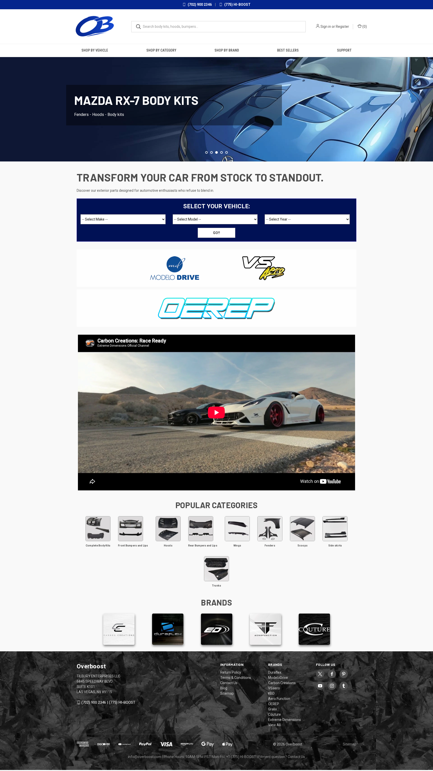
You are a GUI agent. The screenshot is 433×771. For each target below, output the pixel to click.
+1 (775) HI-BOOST (241, 757)
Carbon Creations (282, 683)
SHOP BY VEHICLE (94, 50)
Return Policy (230, 672)
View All (274, 725)
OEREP (273, 704)
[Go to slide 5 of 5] (226, 152)
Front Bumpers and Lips (133, 545)
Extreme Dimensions (284, 720)
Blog (223, 688)
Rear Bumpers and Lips (202, 545)
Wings (237, 545)
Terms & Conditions (235, 678)
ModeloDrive (278, 678)
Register (342, 27)
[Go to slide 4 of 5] (428, 100)
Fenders (270, 545)
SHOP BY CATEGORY (161, 50)
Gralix (272, 709)
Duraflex (274, 672)
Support (344, 50)
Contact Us (229, 683)
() (364, 27)
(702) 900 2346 (199, 5)
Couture (274, 714)
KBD (271, 693)
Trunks (216, 585)
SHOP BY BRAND (226, 50)
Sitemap (227, 693)
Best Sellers (288, 50)
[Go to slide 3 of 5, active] (216, 152)
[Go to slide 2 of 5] (4, 100)
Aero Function (279, 699)
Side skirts (335, 545)
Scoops (302, 545)
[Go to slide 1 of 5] (206, 152)
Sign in (325, 27)
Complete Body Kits (98, 545)
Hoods (168, 545)
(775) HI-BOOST (237, 5)
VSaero (274, 688)
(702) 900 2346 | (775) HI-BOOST (108, 702)
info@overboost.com (144, 757)
